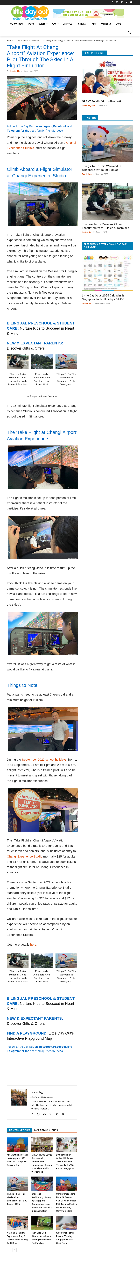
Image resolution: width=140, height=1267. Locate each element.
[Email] (41, 1071)
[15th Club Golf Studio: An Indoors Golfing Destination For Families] (41, 1223)
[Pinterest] (26, 1071)
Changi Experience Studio (24, 856)
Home (10, 40)
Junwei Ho (86, 303)
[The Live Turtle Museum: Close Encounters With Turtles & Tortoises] (18, 361)
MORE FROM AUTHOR (46, 1130)
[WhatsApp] (33, 1071)
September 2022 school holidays (44, 759)
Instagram (45, 126)
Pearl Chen (87, 174)
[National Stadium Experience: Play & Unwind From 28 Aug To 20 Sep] (17, 1223)
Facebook (60, 126)
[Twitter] (122, 2)
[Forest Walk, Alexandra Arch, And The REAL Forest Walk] (42, 361)
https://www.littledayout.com (42, 1097)
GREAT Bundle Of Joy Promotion (103, 101)
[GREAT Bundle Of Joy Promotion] (107, 78)
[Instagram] (117, 2)
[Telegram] (57, 1071)
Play (18, 40)
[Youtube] (131, 2)
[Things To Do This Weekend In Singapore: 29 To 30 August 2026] (66, 361)
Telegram (13, 130)
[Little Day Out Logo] (30, 13)
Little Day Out (88, 105)
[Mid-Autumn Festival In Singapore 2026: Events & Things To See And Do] (17, 1144)
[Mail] (45, 1115)
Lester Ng (15, 71)
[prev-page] (9, 1250)
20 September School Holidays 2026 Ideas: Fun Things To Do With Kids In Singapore (65, 1161)
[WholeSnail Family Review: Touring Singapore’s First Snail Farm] (66, 1223)
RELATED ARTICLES (19, 1130)
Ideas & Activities (31, 40)
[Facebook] (112, 2)
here (33, 944)
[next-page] (14, 1250)
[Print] (49, 1071)
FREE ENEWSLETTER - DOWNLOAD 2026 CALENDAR (105, 246)
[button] (129, 32)
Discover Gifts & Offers (26, 348)
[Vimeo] (126, 2)
